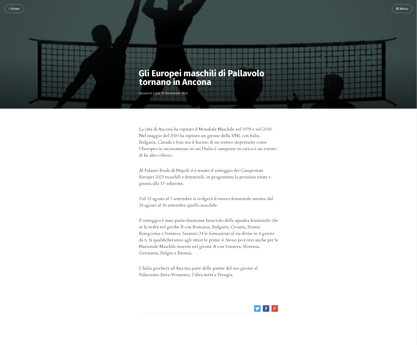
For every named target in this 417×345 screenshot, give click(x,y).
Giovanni (145, 93)
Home (15, 8)
